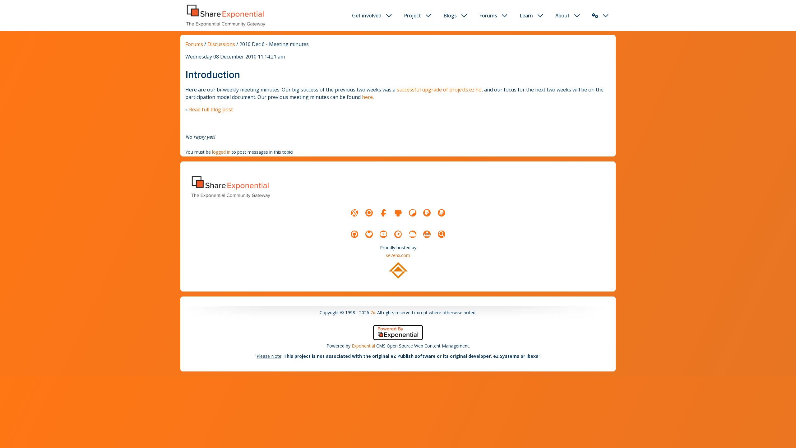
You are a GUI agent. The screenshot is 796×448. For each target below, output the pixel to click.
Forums (194, 44)
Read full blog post (211, 109)
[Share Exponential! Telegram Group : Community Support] (398, 234)
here (367, 97)
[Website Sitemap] (427, 234)
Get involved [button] (367, 15)
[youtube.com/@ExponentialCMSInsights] (383, 234)
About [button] (562, 15)
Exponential (363, 346)
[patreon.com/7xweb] (412, 213)
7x (372, 312)
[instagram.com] (369, 213)
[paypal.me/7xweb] (427, 213)
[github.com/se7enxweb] (354, 234)
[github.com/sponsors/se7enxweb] (398, 213)
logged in (221, 152)
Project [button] (412, 15)
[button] (595, 15)
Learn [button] (526, 15)
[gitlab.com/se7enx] (369, 234)
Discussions (221, 44)
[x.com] (354, 213)
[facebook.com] (383, 213)
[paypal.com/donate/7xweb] (441, 213)
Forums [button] (488, 15)
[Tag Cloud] (412, 234)
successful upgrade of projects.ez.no (439, 89)
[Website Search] (441, 234)
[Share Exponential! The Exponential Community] (225, 15)
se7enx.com (398, 255)
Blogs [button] (450, 15)
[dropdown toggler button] (389, 15)
